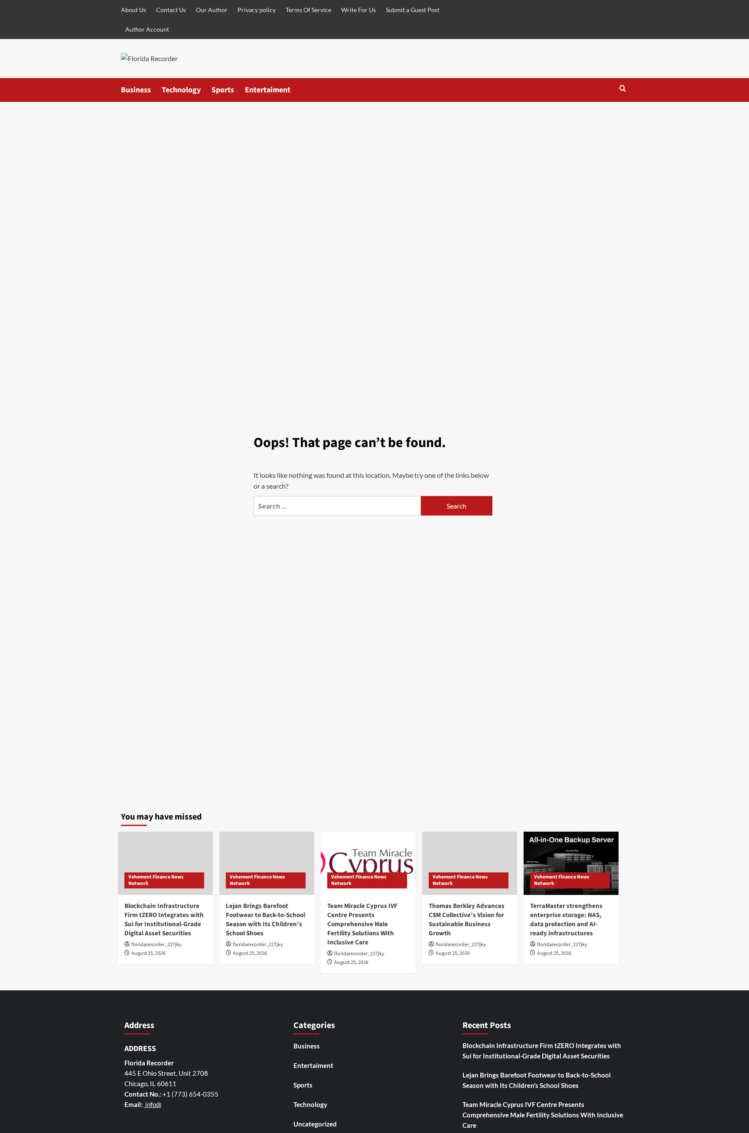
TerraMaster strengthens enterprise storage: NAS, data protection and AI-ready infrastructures (566, 919)
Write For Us (358, 9)
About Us (133, 9)
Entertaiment (267, 90)
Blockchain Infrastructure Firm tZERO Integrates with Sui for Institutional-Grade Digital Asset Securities (164, 919)
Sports (223, 90)
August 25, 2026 (148, 953)
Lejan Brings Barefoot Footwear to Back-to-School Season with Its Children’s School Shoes (265, 919)
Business (136, 90)
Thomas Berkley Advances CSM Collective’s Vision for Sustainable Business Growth (467, 919)
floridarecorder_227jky (156, 944)
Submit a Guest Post (413, 9)
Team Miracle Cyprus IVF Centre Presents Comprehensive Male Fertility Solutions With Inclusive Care (362, 924)
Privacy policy (257, 9)
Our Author (212, 9)
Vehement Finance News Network (155, 880)
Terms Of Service (308, 9)
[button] (622, 89)
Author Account (147, 29)
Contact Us (171, 9)
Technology (181, 90)
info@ (152, 1104)
